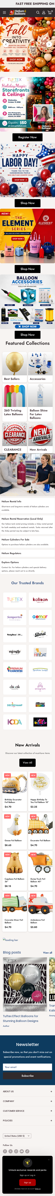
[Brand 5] (14, 635)
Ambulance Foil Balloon (38, 921)
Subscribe (28, 1076)
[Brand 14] (40, 704)
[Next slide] (49, 44)
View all (47, 952)
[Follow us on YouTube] (22, 1151)
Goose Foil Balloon (13, 840)
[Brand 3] (14, 617)
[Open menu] (4, 12)
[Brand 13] (14, 704)
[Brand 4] (40, 617)
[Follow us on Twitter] (11, 1151)
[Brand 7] (14, 652)
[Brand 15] (14, 722)
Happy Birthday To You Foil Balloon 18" (40, 801)
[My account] (43, 12)
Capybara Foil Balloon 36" (14, 880)
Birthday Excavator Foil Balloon (13, 801)
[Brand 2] (40, 600)
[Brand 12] (40, 687)
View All (27, 762)
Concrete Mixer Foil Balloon (14, 921)
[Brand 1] (14, 600)
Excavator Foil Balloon (40, 840)
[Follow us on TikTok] (27, 1151)
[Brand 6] (40, 635)
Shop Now (28, 203)
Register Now (27, 137)
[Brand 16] (40, 722)
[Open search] (38, 12)
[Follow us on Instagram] (16, 1151)
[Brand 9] (14, 669)
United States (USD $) (15, 1135)
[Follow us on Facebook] (5, 1151)
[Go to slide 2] (29, 68)
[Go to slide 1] (26, 68)
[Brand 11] (14, 687)
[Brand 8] (40, 652)
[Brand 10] (40, 669)
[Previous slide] (6, 44)
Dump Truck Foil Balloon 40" (38, 880)
